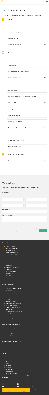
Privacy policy (28, 375)
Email (27, 203)
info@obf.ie (6, 190)
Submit (43, 231)
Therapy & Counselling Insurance (12, 328)
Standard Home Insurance (11, 246)
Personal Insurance (8, 243)
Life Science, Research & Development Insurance (15, 313)
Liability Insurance (9, 309)
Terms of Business (9, 369)
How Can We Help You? (7, 215)
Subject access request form (11, 373)
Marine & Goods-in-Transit (11, 315)
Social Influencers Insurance (11, 299)
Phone (3, 203)
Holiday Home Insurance (10, 250)
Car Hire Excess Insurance (11, 271)
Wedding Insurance (9, 279)
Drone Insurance (9, 265)
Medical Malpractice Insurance (12, 335)
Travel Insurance (9, 269)
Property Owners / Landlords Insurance (13, 303)
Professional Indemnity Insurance (12, 292)
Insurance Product (6, 209)
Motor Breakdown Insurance (11, 277)
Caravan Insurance (9, 347)
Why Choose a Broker (10, 361)
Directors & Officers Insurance (12, 294)
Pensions (7, 261)
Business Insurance (8, 285)
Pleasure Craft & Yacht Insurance (12, 267)
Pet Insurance (8, 275)
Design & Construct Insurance (12, 295)
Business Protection (10, 318)
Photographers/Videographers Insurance (14, 288)
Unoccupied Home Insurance (11, 254)
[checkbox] (3, 384)
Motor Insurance (9, 263)
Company (8, 358)
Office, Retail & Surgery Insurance (12, 301)
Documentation (9, 365)
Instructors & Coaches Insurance (12, 332)
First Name (4, 197)
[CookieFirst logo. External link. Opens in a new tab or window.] (2, 376)
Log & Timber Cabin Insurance (12, 252)
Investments (8, 260)
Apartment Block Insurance (11, 305)
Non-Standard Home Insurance (12, 248)
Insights (7, 359)
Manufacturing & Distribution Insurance (14, 311)
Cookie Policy (33, 389)
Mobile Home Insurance (10, 345)
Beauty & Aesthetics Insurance (12, 333)
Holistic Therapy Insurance (11, 330)
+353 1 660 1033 (7, 192)
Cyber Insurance (9, 297)
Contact (7, 363)
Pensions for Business (10, 316)
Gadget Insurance (9, 273)
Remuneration (8, 367)
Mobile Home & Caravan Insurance (12, 341)
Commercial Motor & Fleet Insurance (13, 307)
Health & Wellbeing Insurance (11, 324)
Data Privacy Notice (10, 371)
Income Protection (9, 258)
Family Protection (9, 256)
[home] (3, 2)
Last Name (28, 197)
